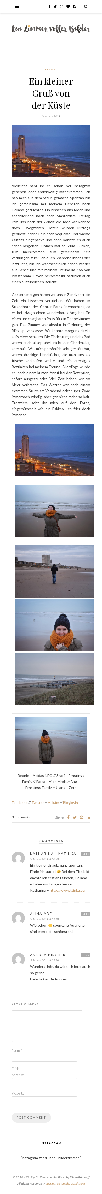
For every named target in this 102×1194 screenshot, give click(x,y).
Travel (51, 69)
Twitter (37, 802)
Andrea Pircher (48, 955)
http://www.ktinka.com (68, 890)
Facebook (19, 802)
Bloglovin (70, 802)
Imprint (50, 1183)
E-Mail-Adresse (19, 1072)
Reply (85, 853)
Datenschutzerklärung (71, 1183)
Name (17, 1050)
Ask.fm (53, 802)
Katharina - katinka (53, 854)
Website (18, 1093)
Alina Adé (41, 914)
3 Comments (21, 817)
